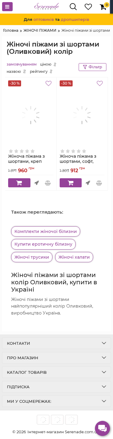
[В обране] (49, 84)
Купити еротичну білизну (43, 244)
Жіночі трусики (31, 257)
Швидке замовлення (36, 182)
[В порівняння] (48, 182)
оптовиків (43, 19)
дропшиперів (75, 19)
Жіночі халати (74, 257)
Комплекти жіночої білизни (45, 231)
